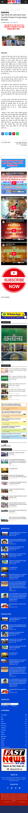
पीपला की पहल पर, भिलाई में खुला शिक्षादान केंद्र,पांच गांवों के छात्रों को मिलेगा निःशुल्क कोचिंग (17, 476)
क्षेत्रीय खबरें (3, 723)
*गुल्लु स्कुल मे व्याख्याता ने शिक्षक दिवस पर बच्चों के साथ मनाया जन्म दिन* (18, 497)
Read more (8, 409)
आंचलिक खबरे (3, 12)
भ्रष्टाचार (2, 740)
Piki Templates (15, 804)
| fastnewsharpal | (16, 801)
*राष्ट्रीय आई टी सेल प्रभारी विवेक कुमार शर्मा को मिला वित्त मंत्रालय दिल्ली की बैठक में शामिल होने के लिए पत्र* (17, 541)
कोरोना (2, 719)
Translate (14, 706)
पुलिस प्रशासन (3, 736)
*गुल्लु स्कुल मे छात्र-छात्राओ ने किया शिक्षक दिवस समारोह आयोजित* (18, 511)
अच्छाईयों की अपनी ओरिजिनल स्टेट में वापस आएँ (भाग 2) (17, 396)
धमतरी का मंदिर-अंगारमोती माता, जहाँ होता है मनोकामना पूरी (16, 453)
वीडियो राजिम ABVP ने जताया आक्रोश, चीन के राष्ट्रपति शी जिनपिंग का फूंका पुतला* (17, 554)
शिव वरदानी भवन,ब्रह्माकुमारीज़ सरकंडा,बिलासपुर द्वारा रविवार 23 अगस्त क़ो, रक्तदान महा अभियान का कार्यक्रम (17, 370)
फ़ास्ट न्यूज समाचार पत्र (5, 747)
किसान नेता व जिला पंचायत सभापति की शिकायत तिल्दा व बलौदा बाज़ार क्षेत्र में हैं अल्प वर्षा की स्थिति (17, 518)
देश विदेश (2, 734)
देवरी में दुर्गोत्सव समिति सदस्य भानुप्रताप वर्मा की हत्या (17, 604)
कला (2, 717)
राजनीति (7, 12)
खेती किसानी (3, 728)
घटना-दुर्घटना (3, 730)
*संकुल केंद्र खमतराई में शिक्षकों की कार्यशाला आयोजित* (17, 490)
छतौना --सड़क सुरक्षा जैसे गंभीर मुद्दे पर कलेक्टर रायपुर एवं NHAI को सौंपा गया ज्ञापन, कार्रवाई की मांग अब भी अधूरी (17, 378)
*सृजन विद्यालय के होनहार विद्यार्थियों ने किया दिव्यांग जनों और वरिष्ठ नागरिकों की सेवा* (18, 483)
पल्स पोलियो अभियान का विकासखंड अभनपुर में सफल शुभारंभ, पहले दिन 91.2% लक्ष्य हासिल (17, 390)
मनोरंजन (2, 743)
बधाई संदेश (3, 738)
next (2, 362)
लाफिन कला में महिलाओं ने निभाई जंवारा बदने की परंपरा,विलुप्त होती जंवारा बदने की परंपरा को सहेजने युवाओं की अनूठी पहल (18, 504)
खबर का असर (3, 725)
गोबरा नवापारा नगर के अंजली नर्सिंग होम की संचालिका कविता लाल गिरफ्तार (16, 547)
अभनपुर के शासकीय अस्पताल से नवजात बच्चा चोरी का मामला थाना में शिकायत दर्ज (18, 533)
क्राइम (2, 721)
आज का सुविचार (4, 715)
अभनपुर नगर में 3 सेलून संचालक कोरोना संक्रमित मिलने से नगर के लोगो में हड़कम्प (17, 561)
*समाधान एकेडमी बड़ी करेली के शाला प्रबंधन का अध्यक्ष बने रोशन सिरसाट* (21, 144)
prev (1, 362)
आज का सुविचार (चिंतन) (5, 142)
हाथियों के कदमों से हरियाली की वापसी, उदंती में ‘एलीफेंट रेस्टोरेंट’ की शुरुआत (17, 384)
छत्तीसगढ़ (2, 732)
